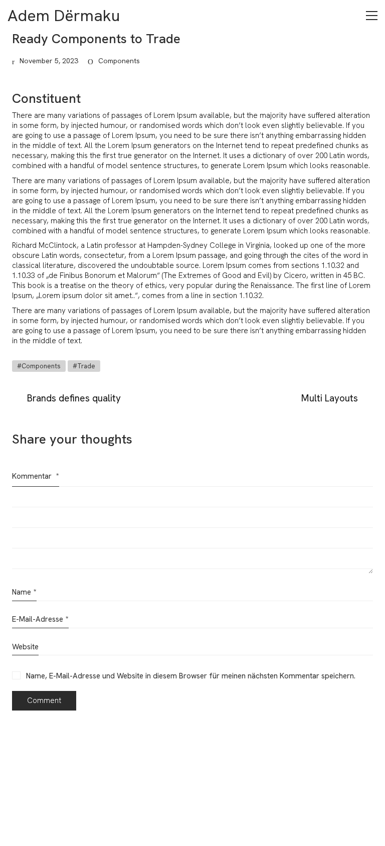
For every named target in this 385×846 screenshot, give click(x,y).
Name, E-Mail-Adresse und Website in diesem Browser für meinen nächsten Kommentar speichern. (190, 676)
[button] (371, 16)
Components (119, 60)
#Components (39, 366)
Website (25, 647)
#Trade (84, 366)
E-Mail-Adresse (40, 619)
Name (24, 592)
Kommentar (35, 476)
